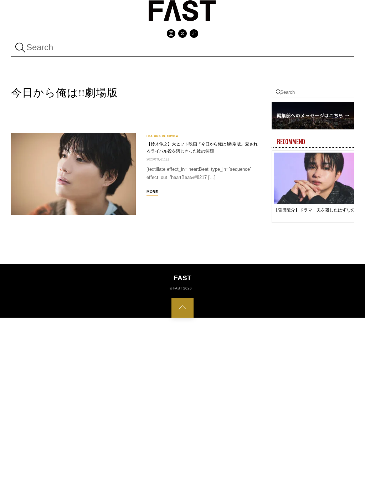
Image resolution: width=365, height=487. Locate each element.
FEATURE (153, 136)
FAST (177, 288)
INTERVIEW (170, 136)
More (152, 192)
